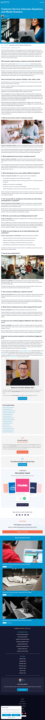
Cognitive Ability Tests (7, 416)
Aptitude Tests (22, 658)
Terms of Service (22, 703)
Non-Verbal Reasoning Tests (8, 419)
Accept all (6, 715)
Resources (6, 45)
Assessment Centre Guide (22, 651)
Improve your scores (22, 452)
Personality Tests (6, 424)
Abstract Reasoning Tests (8, 414)
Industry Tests (22, 670)
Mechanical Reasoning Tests (8, 417)
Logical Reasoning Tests (8, 423)
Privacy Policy (23, 706)
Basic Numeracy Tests (7, 426)
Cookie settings (22, 716)
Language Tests (22, 661)
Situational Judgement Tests (9, 412)
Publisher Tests (22, 673)
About (22, 699)
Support (22, 708)
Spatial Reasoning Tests (7, 421)
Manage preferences (11, 717)
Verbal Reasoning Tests (7, 409)
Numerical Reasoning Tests (8, 407)
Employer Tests (22, 668)
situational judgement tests (25, 350)
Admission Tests (22, 663)
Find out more (22, 689)
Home (2, 45)
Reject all (16, 715)
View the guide (22, 464)
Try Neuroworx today (22, 504)
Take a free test (22, 398)
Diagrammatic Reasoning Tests (9, 411)
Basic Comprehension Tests (8, 428)
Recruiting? (22, 711)
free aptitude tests (13, 356)
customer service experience (24, 63)
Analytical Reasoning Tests (8, 431)
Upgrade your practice (22, 531)
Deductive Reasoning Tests (8, 430)
